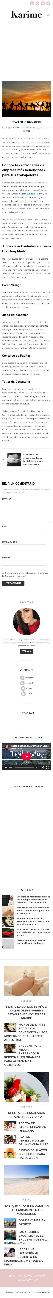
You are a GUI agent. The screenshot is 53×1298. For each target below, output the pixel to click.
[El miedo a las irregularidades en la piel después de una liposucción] (14, 459)
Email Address (9, 542)
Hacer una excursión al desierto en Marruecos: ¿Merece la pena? (23, 1257)
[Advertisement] (26, 52)
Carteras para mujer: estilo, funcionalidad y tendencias (30, 942)
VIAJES (26, 1200)
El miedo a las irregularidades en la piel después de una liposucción (33, 459)
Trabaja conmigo (26, 1280)
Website (6, 557)
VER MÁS (26, 651)
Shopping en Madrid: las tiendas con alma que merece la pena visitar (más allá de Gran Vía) (33, 899)
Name (4, 526)
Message (6, 499)
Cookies (40, 1276)
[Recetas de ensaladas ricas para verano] (26, 1073)
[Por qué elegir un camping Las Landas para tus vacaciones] (26, 1166)
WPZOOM (45, 1293)
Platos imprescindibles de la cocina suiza (33, 1140)
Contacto (25, 1276)
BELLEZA (26, 1001)
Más (28, 130)
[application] (26, 756)
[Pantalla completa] (47, 767)
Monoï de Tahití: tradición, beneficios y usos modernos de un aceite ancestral (32, 921)
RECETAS (26, 1107)
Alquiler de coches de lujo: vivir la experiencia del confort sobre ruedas (33, 932)
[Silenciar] (43, 767)
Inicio (11, 1276)
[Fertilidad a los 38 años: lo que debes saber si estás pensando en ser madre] (26, 967)
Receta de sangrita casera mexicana (32, 1127)
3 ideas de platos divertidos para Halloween (32, 1154)
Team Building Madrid (31, 193)
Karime (16, 127)
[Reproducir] (5, 767)
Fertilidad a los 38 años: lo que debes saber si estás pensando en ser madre (32, 910)
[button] (3, 15)
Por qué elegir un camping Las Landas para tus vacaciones (26, 1210)
